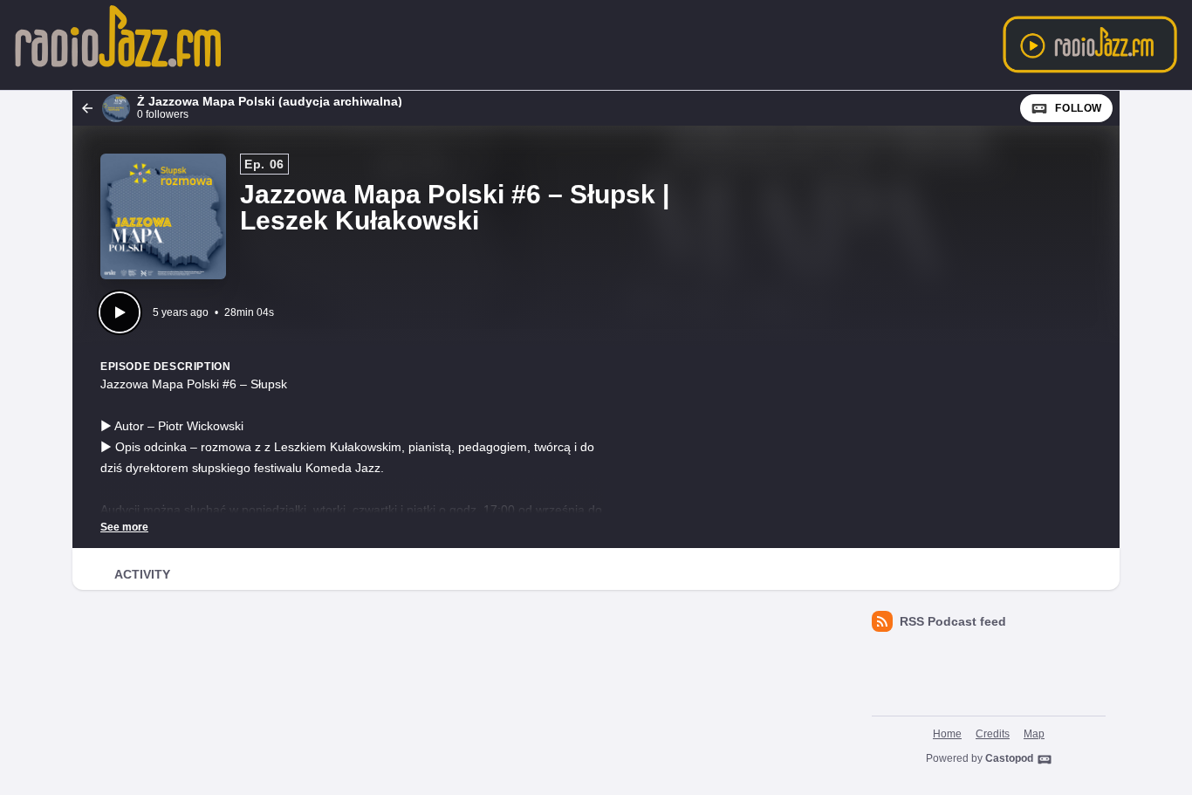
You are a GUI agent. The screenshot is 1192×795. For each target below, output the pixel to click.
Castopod (1009, 758)
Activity (142, 574)
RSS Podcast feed (953, 621)
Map (1034, 734)
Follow (1078, 108)
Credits (993, 734)
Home (947, 734)
